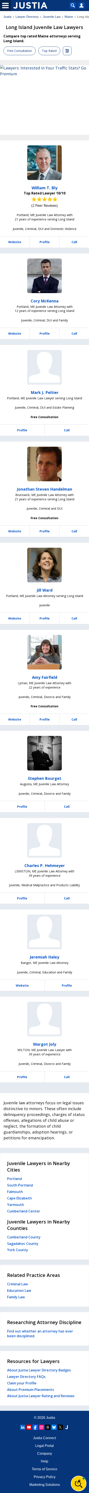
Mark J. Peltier (45, 392)
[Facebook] (35, 1427)
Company (44, 1453)
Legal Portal (44, 1446)
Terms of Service (44, 1469)
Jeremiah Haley (44, 957)
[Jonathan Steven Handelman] (44, 464)
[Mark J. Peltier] (44, 367)
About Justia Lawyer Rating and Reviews (41, 1395)
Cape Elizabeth (19, 1198)
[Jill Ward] (44, 565)
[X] (60, 1427)
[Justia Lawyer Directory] (66, 1427)
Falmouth (15, 1191)
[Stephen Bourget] (44, 753)
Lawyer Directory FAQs (26, 1376)
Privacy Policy (45, 1477)
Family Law (16, 1297)
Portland (14, 1178)
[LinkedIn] (22, 1427)
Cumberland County (24, 1237)
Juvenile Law (51, 16)
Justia (7, 16)
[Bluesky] (54, 1427)
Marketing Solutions (44, 1485)
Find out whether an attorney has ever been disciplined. (40, 1333)
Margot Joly (44, 1044)
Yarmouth (15, 1204)
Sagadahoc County (22, 1243)
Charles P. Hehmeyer (44, 865)
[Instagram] (41, 1427)
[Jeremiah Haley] (44, 932)
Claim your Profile (22, 1383)
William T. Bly (44, 187)
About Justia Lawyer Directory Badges (39, 1370)
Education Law (19, 1290)
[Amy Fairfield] (44, 652)
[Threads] (47, 1427)
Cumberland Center (23, 1211)
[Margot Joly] (44, 1019)
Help (44, 1461)
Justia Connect (44, 1438)
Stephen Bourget (44, 778)
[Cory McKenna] (44, 275)
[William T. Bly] (44, 162)
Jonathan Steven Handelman (44, 489)
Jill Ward (44, 590)
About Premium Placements (30, 1389)
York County (17, 1249)
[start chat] (78, 1483)
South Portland (20, 1185)
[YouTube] (29, 1427)
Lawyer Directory (27, 16)
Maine (69, 16)
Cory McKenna (45, 300)
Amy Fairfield (44, 677)
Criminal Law (17, 1284)
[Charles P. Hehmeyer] (44, 840)
